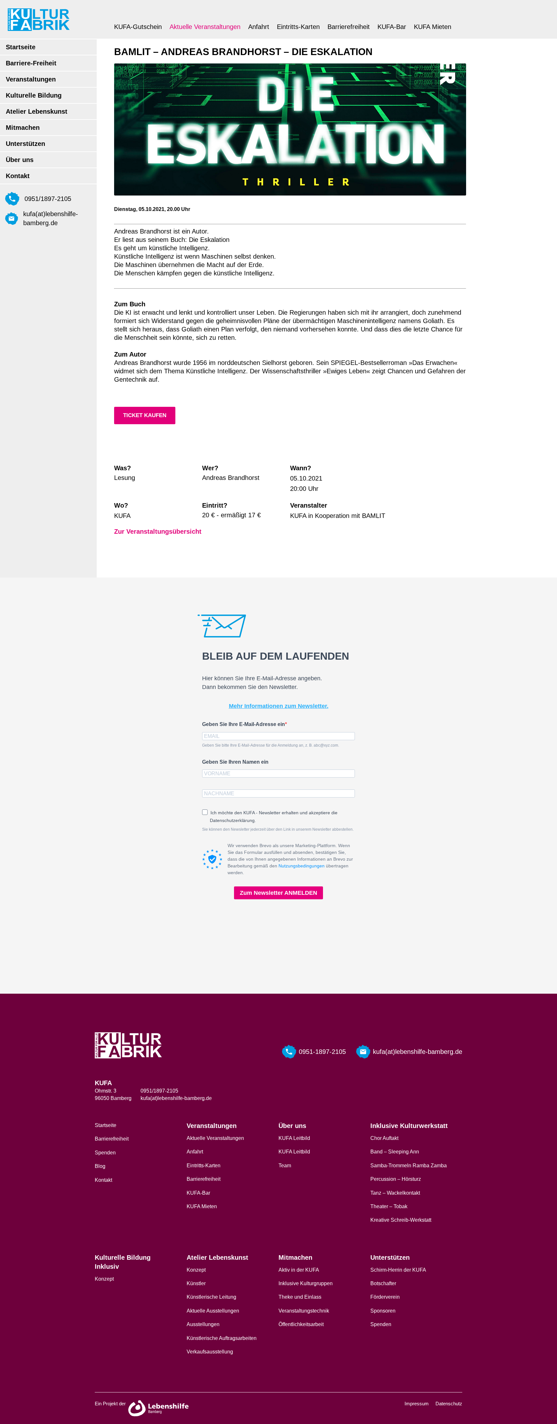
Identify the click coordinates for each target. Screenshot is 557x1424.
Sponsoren (383, 1311)
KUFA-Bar (391, 26)
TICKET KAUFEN (144, 415)
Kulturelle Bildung (34, 95)
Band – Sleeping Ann (394, 1151)
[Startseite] (39, 19)
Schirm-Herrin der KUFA (398, 1270)
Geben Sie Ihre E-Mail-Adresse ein (243, 724)
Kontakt (18, 175)
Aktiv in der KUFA (298, 1270)
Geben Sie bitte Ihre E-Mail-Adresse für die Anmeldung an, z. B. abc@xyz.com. (270, 745)
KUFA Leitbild (294, 1138)
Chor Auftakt (384, 1138)
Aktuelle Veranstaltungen (205, 26)
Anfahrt (258, 26)
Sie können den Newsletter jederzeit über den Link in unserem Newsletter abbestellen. (278, 829)
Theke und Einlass (299, 1297)
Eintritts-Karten (298, 26)
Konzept (104, 1279)
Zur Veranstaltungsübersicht (157, 531)
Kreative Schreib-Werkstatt (400, 1220)
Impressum (417, 1403)
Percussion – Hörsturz (395, 1179)
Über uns (20, 159)
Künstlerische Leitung (211, 1297)
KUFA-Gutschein (138, 26)
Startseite (20, 47)
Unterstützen (25, 143)
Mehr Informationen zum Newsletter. (278, 706)
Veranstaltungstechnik (303, 1311)
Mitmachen (23, 127)
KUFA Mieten (432, 26)
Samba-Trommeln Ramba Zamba (408, 1165)
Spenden (105, 1152)
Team (284, 1165)
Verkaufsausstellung (210, 1351)
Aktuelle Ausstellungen (213, 1311)
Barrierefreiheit (348, 26)
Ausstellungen (203, 1324)
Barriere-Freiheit (31, 63)
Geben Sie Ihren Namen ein (235, 762)
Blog (100, 1166)
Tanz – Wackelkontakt (395, 1193)
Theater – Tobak (388, 1206)
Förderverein (385, 1297)
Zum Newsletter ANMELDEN (278, 893)
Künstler (196, 1283)
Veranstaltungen (31, 79)
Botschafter (383, 1283)
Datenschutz (448, 1403)
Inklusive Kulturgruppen (305, 1283)
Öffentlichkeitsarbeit (301, 1324)
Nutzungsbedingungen (301, 865)
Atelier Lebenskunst (36, 111)
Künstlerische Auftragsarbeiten (222, 1338)
